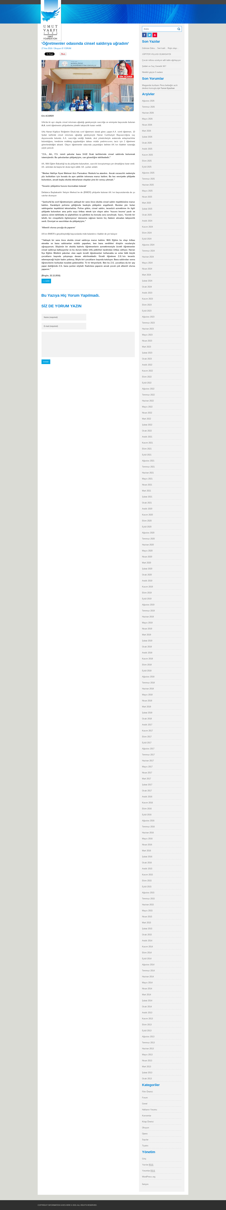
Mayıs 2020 (147, 551)
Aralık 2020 (147, 509)
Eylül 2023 (146, 311)
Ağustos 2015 (148, 892)
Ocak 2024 (147, 287)
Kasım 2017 (147, 731)
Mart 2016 (146, 850)
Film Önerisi (147, 1091)
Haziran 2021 (148, 473)
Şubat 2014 (147, 1000)
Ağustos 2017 (148, 749)
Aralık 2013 (147, 1012)
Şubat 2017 (147, 784)
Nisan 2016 (147, 844)
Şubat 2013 (147, 1072)
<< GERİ (46, 281)
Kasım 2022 (147, 371)
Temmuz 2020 (148, 539)
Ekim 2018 (147, 665)
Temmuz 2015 (148, 898)
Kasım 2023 (147, 299)
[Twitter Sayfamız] (150, 36)
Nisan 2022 (147, 413)
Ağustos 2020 (148, 533)
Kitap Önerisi (148, 1121)
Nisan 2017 (147, 772)
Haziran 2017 (148, 760)
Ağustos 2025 (148, 173)
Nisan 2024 (147, 269)
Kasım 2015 (147, 874)
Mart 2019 (146, 635)
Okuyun (57, 48)
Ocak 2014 (147, 1006)
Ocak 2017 (147, 790)
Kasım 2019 (147, 587)
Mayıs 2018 (147, 695)
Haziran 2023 (148, 329)
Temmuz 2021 (148, 467)
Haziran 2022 (148, 401)
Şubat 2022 (147, 425)
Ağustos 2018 (148, 677)
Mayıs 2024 (147, 263)
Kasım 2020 (147, 515)
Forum (145, 1097)
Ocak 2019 (147, 647)
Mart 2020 (146, 563)
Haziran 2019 (148, 617)
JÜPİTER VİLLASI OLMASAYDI (156, 54)
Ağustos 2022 (148, 389)
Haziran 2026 (148, 113)
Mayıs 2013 (147, 1054)
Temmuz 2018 (148, 683)
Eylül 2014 (146, 958)
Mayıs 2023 (147, 335)
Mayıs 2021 (147, 479)
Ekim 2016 (147, 808)
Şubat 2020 (147, 569)
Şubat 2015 (147, 928)
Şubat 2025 (147, 209)
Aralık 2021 (147, 437)
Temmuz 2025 (148, 179)
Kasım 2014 (147, 946)
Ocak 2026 (147, 143)
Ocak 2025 (147, 215)
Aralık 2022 (147, 365)
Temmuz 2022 (148, 395)
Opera (144, 1133)
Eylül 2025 (146, 167)
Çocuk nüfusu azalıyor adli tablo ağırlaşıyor (161, 60)
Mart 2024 (146, 275)
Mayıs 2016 (147, 838)
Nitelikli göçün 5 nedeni (152, 72)
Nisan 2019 (147, 629)
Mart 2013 (146, 1066)
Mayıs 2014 (147, 982)
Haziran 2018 (148, 689)
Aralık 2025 (147, 149)
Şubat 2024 (147, 281)
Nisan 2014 (147, 988)
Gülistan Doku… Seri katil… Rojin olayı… (160, 48)
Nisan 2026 (147, 125)
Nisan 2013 (147, 1060)
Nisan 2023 (147, 341)
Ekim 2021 (147, 449)
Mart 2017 (146, 778)
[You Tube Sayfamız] (155, 36)
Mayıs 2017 (147, 766)
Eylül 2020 (146, 527)
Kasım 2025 (147, 155)
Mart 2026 (146, 131)
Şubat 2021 (147, 497)
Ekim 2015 (147, 880)
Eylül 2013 (146, 1030)
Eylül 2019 (146, 599)
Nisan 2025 (147, 197)
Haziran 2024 (148, 257)
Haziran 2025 (148, 185)
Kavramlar (146, 1115)
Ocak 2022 (147, 431)
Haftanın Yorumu (149, 1109)
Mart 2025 (146, 203)
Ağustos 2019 (148, 605)
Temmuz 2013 (148, 1042)
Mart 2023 (146, 347)
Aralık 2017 (147, 725)
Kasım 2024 (147, 227)
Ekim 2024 (147, 233)
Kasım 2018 (147, 659)
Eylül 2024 (146, 239)
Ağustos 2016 (148, 820)
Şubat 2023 (147, 353)
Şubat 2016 (147, 856)
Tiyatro (145, 1145)
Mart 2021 (146, 491)
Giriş (144, 1159)
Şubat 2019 (147, 641)
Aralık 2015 (147, 868)
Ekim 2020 (147, 521)
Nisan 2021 (147, 485)
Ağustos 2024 (148, 245)
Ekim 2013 (147, 1024)
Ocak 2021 (147, 503)
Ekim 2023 (147, 305)
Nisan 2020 (147, 557)
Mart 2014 (146, 994)
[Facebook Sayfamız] (144, 36)
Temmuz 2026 (148, 107)
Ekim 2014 (147, 952)
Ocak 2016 (147, 862)
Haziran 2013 (148, 1048)
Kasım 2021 (147, 443)
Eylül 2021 (146, 455)
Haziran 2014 (148, 976)
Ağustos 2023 (148, 317)
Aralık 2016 (147, 796)
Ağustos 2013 (148, 1036)
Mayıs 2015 (147, 910)
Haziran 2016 (148, 832)
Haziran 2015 (148, 904)
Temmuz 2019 (148, 611)
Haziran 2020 (148, 545)
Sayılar (145, 1139)
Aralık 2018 (147, 653)
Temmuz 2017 (148, 755)
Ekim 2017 (147, 737)
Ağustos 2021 (148, 461)
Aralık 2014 (147, 940)
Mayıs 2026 (147, 119)
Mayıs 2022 (147, 407)
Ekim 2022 (147, 377)
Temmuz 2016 (148, 826)
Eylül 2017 (146, 743)
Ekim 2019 (147, 593)
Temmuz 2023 (148, 323)
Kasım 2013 (147, 1018)
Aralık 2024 (147, 221)
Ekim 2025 (147, 161)
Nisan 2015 (147, 916)
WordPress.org (148, 1177)
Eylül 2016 (146, 814)
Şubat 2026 (147, 137)
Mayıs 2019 (147, 623)
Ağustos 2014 (148, 964)
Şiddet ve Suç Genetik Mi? (154, 66)
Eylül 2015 (146, 886)
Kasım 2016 (147, 802)
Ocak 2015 (147, 934)
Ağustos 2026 (148, 101)
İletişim (145, 1184)
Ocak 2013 (147, 1078)
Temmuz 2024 (148, 251)
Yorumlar (148, 1171)
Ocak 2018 (147, 719)
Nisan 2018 (147, 701)
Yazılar (147, 1165)
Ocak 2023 (147, 359)
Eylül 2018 (146, 671)
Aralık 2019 (147, 581)
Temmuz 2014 (148, 970)
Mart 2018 (146, 707)
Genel (144, 1103)
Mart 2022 (146, 419)
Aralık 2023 (147, 293)
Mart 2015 (146, 922)
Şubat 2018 (147, 713)
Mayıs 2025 (147, 191)
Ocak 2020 (147, 575)
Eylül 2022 (146, 383)
